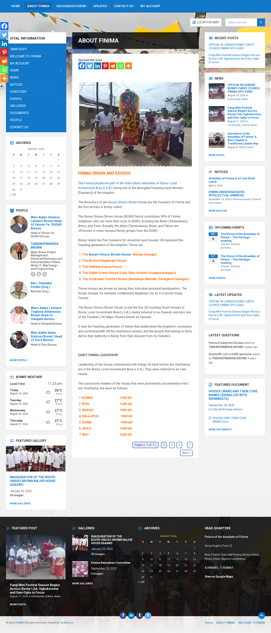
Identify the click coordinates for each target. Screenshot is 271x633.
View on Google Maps (219, 576)
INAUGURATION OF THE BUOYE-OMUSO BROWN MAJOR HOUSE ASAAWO (33, 481)
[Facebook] (82, 65)
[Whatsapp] (120, 65)
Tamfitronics (66, 622)
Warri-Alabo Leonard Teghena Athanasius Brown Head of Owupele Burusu (46, 313)
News (244, 99)
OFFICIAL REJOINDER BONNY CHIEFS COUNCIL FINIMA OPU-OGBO (244, 88)
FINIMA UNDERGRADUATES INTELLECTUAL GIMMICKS (227, 193)
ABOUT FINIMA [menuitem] (225, 622)
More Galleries (20, 503)
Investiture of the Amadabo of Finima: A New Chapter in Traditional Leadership (243, 138)
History (238, 409)
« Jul (13, 194)
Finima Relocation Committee (110, 562)
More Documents (220, 429)
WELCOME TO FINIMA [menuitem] (251, 622)
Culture (245, 125)
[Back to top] (261, 615)
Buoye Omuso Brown (122, 202)
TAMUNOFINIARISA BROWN (45, 245)
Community (234, 99)
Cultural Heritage (222, 409)
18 (28, 178)
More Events (217, 278)
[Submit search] (261, 22)
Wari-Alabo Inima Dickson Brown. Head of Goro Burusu (46, 336)
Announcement (242, 199)
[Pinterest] (105, 65)
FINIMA (19, 622)
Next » (186, 453)
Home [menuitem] (209, 622)
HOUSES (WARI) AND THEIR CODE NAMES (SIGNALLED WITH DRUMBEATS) (233, 395)
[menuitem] (15, 6)
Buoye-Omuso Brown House (110, 254)
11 (28, 172)
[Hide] (1, 86)
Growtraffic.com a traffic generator (230, 354)
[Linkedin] (97, 65)
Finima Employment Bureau (226, 342)
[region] (135, 124)
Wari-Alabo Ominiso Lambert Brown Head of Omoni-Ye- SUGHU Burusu (46, 222)
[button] (83, 124)
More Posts (216, 155)
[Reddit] (113, 65)
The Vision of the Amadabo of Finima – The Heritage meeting (240, 237)
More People (18, 360)
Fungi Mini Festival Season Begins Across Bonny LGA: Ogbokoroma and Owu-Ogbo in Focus (234, 58)
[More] (128, 65)
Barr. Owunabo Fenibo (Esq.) (41, 285)
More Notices (218, 210)
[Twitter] (89, 65)
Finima (227, 247)
